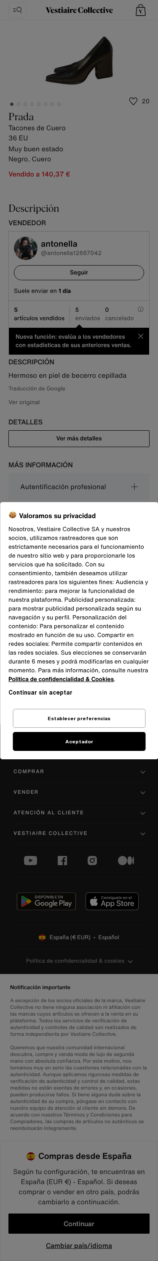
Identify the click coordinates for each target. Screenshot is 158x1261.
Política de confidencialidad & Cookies (61, 679)
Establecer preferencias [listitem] (79, 718)
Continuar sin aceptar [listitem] (40, 692)
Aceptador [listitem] (79, 741)
